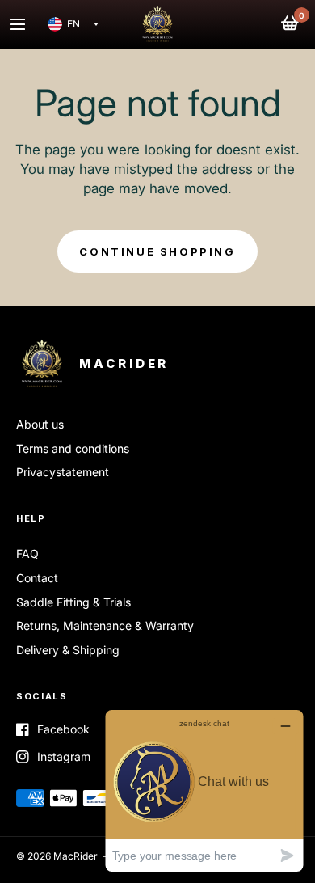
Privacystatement (62, 472)
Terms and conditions (72, 448)
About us (40, 424)
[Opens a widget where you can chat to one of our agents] (204, 790)
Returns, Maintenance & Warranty (105, 625)
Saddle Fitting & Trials (73, 602)
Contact (37, 578)
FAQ (27, 553)
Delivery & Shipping (68, 650)
